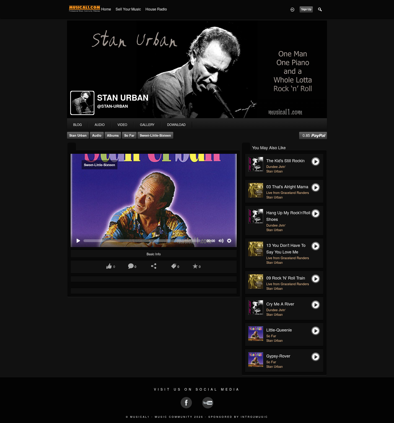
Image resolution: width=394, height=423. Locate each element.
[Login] (292, 9)
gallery (147, 124)
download (176, 124)
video (122, 124)
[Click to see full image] (197, 69)
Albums (113, 135)
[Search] (320, 9)
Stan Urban (78, 135)
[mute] (221, 241)
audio (100, 124)
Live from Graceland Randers (287, 192)
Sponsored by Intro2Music (238, 416)
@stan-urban (112, 106)
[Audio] (71, 147)
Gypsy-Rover (278, 356)
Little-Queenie (279, 330)
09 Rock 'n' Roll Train (285, 278)
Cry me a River (280, 304)
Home (106, 9)
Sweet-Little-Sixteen (155, 135)
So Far (129, 135)
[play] (78, 241)
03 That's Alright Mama (287, 186)
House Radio (156, 9)
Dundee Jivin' (276, 166)
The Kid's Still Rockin (285, 160)
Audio (96, 135)
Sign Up (306, 9)
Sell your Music (128, 9)
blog (77, 124)
